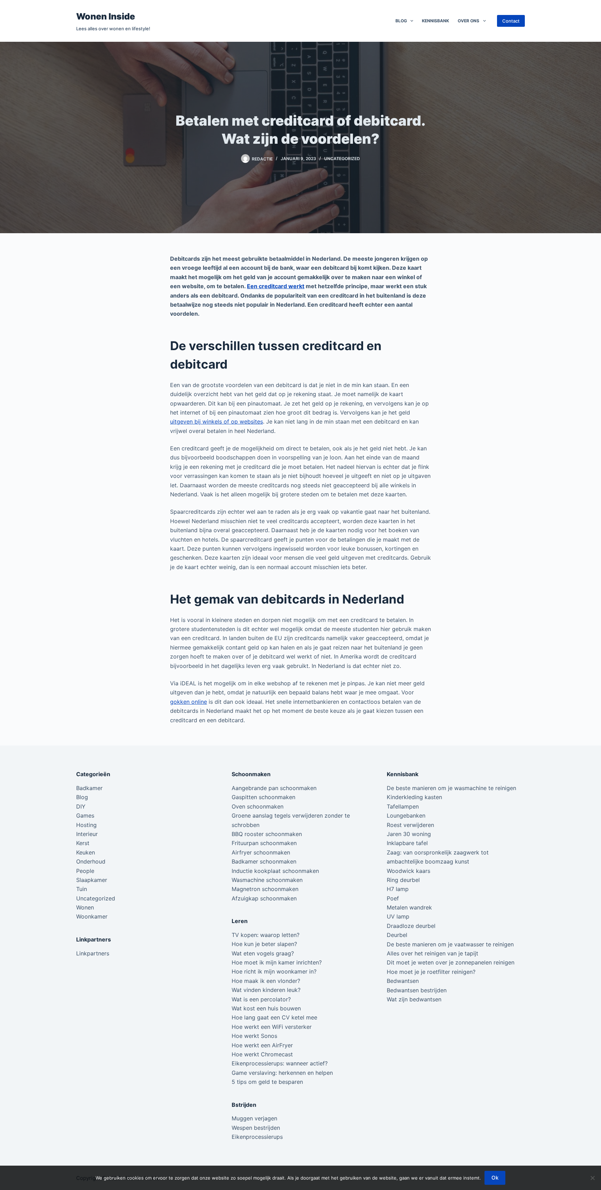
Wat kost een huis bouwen (266, 1008)
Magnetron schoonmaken (265, 888)
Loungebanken (406, 815)
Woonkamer (91, 916)
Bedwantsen (403, 980)
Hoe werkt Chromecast (262, 1054)
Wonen (85, 907)
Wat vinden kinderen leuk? (266, 989)
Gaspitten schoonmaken (263, 797)
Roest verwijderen (410, 824)
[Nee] (592, 1177)
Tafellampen (403, 806)
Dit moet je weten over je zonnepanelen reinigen (450, 962)
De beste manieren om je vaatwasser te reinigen (450, 944)
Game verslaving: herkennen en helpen (282, 1072)
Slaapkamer (91, 879)
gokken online (188, 701)
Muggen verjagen (254, 1118)
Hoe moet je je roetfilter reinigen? (431, 971)
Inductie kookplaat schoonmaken (275, 870)
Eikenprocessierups (257, 1136)
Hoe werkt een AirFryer (262, 1045)
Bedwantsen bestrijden (417, 990)
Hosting (86, 824)
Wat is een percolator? (261, 999)
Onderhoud (90, 861)
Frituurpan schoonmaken (264, 843)
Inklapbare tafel (407, 843)
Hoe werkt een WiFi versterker (272, 1026)
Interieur (87, 833)
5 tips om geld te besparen (267, 1081)
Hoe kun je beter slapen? (264, 943)
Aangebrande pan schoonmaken (274, 788)
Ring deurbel (403, 879)
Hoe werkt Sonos (254, 1035)
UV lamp (398, 916)
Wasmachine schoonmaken (267, 879)
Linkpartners (92, 953)
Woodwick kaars (408, 870)
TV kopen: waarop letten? (265, 934)
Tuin (81, 888)
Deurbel (397, 934)
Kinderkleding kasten (414, 797)
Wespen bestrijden (256, 1127)
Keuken (85, 852)
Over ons (468, 20)
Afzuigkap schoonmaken (264, 898)
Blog (401, 20)
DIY (81, 806)
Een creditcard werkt (275, 286)
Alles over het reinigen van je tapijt (432, 953)
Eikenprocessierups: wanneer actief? (280, 1063)
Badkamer (89, 788)
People (85, 870)
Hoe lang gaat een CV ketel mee (274, 1017)
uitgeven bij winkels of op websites (216, 421)
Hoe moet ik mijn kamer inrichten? (277, 962)
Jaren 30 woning (409, 833)
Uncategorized (342, 158)
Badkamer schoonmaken (264, 861)
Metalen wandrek (409, 907)
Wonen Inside (105, 16)
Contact (511, 21)
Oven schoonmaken (257, 806)
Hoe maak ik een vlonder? (266, 980)
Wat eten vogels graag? (263, 953)
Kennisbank (435, 20)
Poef (393, 898)
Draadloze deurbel (411, 925)
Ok (494, 1177)
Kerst (82, 843)
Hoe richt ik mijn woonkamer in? (274, 971)
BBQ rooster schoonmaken (267, 833)
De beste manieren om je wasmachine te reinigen (451, 788)
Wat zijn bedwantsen (414, 999)
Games (85, 815)
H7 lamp (398, 888)
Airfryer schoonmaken (261, 852)
